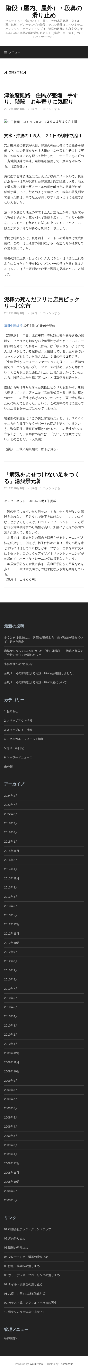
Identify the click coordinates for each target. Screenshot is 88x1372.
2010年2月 (11, 1034)
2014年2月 (11, 860)
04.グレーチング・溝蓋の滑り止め (26, 1256)
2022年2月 (11, 814)
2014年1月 (11, 869)
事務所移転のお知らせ (18, 664)
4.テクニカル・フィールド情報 (24, 739)
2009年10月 (12, 1071)
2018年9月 (11, 823)
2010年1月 (11, 1043)
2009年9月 (11, 1080)
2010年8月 (11, 979)
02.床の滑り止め (14, 1238)
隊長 (34, 108)
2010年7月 (11, 988)
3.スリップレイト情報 (18, 729)
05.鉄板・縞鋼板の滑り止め (22, 1266)
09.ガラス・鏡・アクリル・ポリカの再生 (30, 1302)
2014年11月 (11, 850)
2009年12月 (12, 1053)
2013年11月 (11, 878)
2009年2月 (11, 1145)
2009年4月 (11, 1126)
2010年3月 (11, 1025)
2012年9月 (11, 951)
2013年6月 (11, 906)
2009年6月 (11, 1108)
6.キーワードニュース (18, 757)
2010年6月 (11, 998)
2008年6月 (11, 1191)
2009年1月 (11, 1154)
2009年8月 (11, 1090)
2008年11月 (11, 1172)
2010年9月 (11, 970)
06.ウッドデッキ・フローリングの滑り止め (32, 1275)
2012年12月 (12, 924)
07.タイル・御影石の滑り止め (23, 1284)
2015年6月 (11, 832)
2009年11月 (11, 1062)
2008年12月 (12, 1163)
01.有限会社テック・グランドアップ (27, 1229)
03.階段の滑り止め (17, 1247)
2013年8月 (11, 896)
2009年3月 (11, 1135)
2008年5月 (11, 1200)
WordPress (36, 1363)
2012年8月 (11, 961)
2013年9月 (11, 887)
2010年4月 (11, 1016)
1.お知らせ (11, 711)
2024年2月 (11, 795)
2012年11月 (11, 933)
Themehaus (66, 1363)
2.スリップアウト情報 (18, 720)
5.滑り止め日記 (14, 748)
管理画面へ (11, 1338)
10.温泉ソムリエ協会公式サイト (24, 1312)
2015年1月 (11, 841)
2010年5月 (11, 1007)
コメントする (51, 108)
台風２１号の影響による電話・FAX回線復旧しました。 (39, 673)
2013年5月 (11, 915)
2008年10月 (12, 1181)
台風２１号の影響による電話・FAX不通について (35, 682)
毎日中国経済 (13, 325)
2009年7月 (11, 1099)
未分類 (8, 766)
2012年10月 (12, 942)
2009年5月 (11, 1117)
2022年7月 (11, 804)
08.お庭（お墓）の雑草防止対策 (24, 1293)
